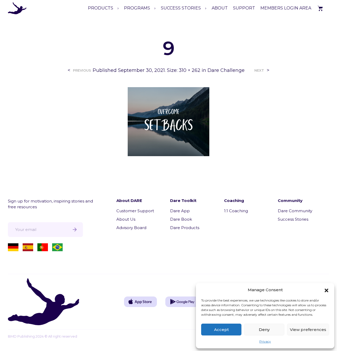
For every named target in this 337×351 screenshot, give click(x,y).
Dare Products (184, 227)
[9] (168, 121)
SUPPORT (244, 8)
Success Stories (293, 219)
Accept (221, 329)
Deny (264, 329)
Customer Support (135, 210)
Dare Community (295, 210)
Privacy (265, 341)
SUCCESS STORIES (181, 8)
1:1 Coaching (236, 210)
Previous (82, 70)
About (220, 8)
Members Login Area (285, 8)
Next (259, 70)
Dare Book (181, 219)
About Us (125, 219)
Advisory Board (131, 227)
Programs (137, 8)
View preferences (308, 329)
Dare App (180, 210)
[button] (326, 290)
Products (100, 8)
